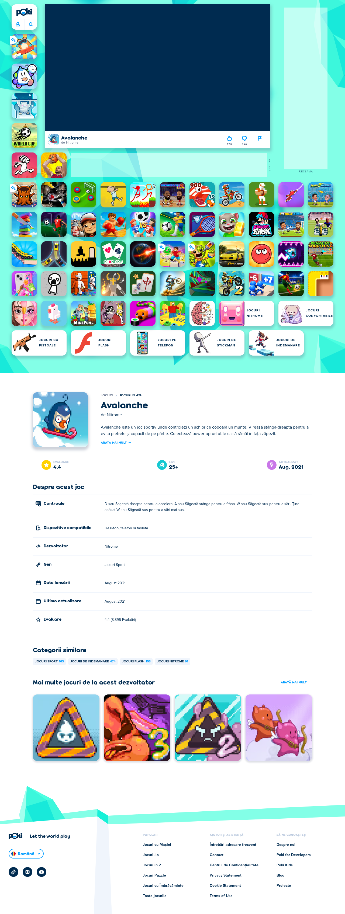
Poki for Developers (294, 855)
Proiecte (284, 886)
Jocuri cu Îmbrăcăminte (163, 886)
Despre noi (286, 845)
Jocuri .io (151, 855)
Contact (216, 855)
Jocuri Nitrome (172, 661)
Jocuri (107, 395)
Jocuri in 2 (152, 865)
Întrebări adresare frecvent (233, 845)
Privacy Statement (226, 875)
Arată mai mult (114, 442)
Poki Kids (285, 865)
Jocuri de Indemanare (93, 661)
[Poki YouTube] (41, 872)
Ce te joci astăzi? (30, 24)
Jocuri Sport (49, 661)
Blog (280, 875)
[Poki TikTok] (13, 872)
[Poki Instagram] (27, 872)
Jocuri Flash (131, 395)
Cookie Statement (225, 886)
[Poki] (24, 12)
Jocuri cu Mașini (157, 845)
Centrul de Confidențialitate (234, 865)
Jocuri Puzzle (154, 875)
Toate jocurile (155, 896)
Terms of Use (221, 896)
